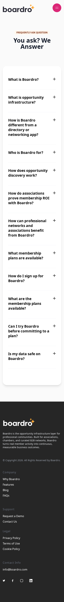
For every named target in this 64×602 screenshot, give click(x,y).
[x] (4, 581)
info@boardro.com (15, 569)
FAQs (6, 495)
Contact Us (10, 521)
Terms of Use (11, 543)
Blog (6, 490)
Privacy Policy (11, 538)
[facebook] (12, 580)
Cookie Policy (11, 549)
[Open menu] (57, 7)
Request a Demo (13, 516)
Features (8, 484)
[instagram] (21, 580)
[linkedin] (30, 580)
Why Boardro (11, 479)
